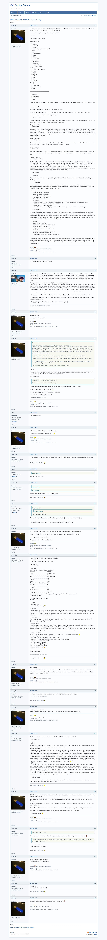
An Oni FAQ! (36, 20)
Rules (19, 12)
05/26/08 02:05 (33, 555)
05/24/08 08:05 (33, 482)
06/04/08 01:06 (33, 828)
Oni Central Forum (20, 5)
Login (40, 12)
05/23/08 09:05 (33, 270)
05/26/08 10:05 (33, 664)
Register (34, 12)
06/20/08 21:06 (33, 883)
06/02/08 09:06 (33, 691)
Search (27, 12)
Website (15, 421)
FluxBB (94, 934)
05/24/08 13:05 (33, 528)
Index (12, 12)
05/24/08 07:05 (33, 454)
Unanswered (93, 15)
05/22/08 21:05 (33, 25)
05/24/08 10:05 (33, 503)
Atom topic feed (93, 932)
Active (88, 15)
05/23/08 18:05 (33, 427)
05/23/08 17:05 (33, 312)
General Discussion (23, 20)
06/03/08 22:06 (33, 733)
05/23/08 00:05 (33, 258)
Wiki (48, 12)
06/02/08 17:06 (33, 707)
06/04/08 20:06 (33, 856)
